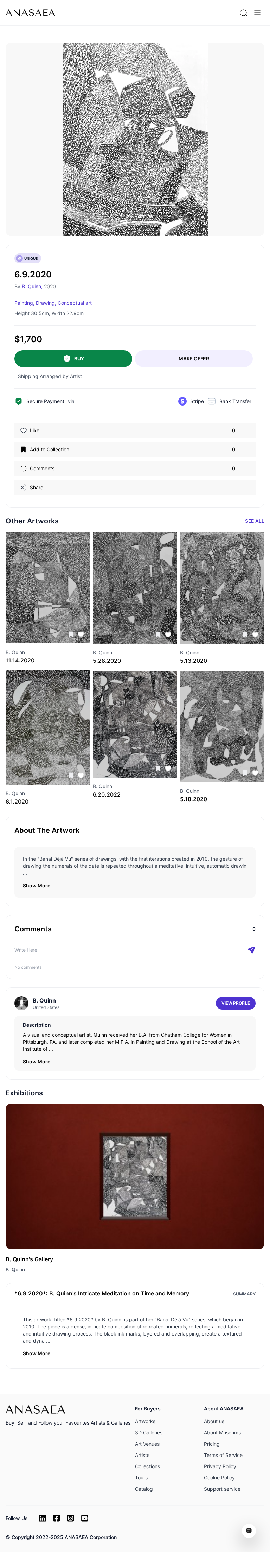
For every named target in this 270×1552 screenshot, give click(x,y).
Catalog (144, 1489)
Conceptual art (75, 303)
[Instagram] (70, 1518)
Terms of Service (223, 1455)
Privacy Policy (220, 1466)
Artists (142, 1455)
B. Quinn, (32, 286)
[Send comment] (251, 950)
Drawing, (46, 303)
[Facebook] (56, 1518)
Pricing (212, 1444)
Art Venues (147, 1444)
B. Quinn (15, 1270)
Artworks (145, 1421)
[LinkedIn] (42, 1518)
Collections (147, 1466)
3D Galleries (148, 1432)
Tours (141, 1478)
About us (214, 1421)
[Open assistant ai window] (249, 1531)
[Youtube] (85, 1518)
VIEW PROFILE (235, 1003)
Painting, (24, 303)
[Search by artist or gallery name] (243, 13)
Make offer (194, 359)
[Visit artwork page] (48, 587)
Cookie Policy (219, 1478)
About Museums (222, 1432)
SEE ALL (254, 521)
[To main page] (30, 12)
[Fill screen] (195, 55)
